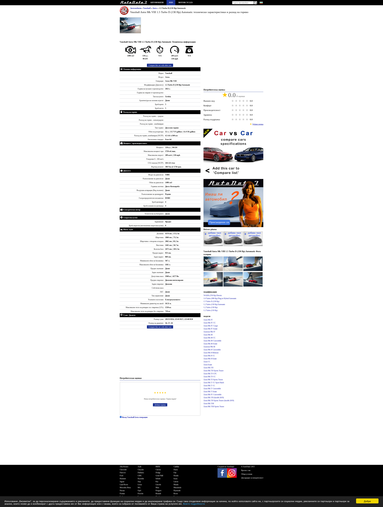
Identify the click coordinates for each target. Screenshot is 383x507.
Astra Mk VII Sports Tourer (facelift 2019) (218, 400)
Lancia (176, 482)
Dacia (176, 470)
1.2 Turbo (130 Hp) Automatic (214, 304)
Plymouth (177, 491)
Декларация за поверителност (252, 478)
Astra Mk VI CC (209, 377)
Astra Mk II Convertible (212, 350)
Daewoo (123, 473)
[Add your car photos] (213, 245)
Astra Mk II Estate (210, 359)
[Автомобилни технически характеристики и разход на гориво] (133, 3)
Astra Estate (207, 365)
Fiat (175, 473)
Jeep (139, 482)
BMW (158, 467)
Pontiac (122, 493)
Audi (139, 467)
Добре (367, 501)
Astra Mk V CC (209, 386)
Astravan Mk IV (209, 332)
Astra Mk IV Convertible (212, 395)
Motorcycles (185, 2)
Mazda (176, 485)
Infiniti (158, 479)
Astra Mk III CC (209, 338)
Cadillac (176, 467)
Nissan (122, 491)
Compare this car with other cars (160, 65)
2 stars (236, 100)
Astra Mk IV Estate (210, 329)
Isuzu (175, 479)
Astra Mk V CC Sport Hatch (213, 383)
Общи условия (246, 474)
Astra (155, 8)
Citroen (158, 470)
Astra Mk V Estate (210, 392)
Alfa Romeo (124, 467)
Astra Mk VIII (208, 403)
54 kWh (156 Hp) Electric (212, 295)
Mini (157, 488)
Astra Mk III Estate (210, 344)
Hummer (123, 479)
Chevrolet (123, 470)
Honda (176, 476)
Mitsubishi (177, 488)
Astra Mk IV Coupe (210, 326)
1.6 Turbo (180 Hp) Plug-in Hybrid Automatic (219, 298)
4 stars (244, 100)
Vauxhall (147, 8)
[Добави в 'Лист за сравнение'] (233, 177)
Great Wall (159, 476)
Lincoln (158, 485)
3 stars (240, 100)
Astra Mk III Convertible (212, 341)
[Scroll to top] (364, 496)
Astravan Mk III (209, 347)
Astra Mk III (208, 335)
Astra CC (206, 362)
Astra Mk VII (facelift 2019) (213, 398)
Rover (176, 493)
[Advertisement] (160, 353)
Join (171, 2)
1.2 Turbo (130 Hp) (210, 307)
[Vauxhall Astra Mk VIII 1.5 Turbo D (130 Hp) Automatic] (213, 270)
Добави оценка (160, 405)
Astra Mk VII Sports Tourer (213, 371)
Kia (157, 482)
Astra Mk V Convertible (212, 389)
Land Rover (124, 485)
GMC (140, 476)
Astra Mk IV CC (209, 323)
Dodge (158, 473)
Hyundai (141, 479)
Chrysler (141, 470)
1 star (233, 100)
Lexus (140, 485)
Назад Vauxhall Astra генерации (134, 417)
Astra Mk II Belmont (210, 353)
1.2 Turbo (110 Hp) (210, 310)
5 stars (247, 100)
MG (139, 488)
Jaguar (122, 482)
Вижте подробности (194, 503)
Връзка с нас (246, 470)
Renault (158, 493)
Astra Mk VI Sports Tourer (213, 380)
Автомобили (157, 2)
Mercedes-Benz (125, 488)
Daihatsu (141, 473)
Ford (121, 476)
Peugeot (158, 491)
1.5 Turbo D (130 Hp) (211, 301)
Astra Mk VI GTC (210, 374)
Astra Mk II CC (209, 356)
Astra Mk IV (208, 320)
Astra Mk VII (208, 368)
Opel (139, 491)
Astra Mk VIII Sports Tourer (213, 406)
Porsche (140, 493)
